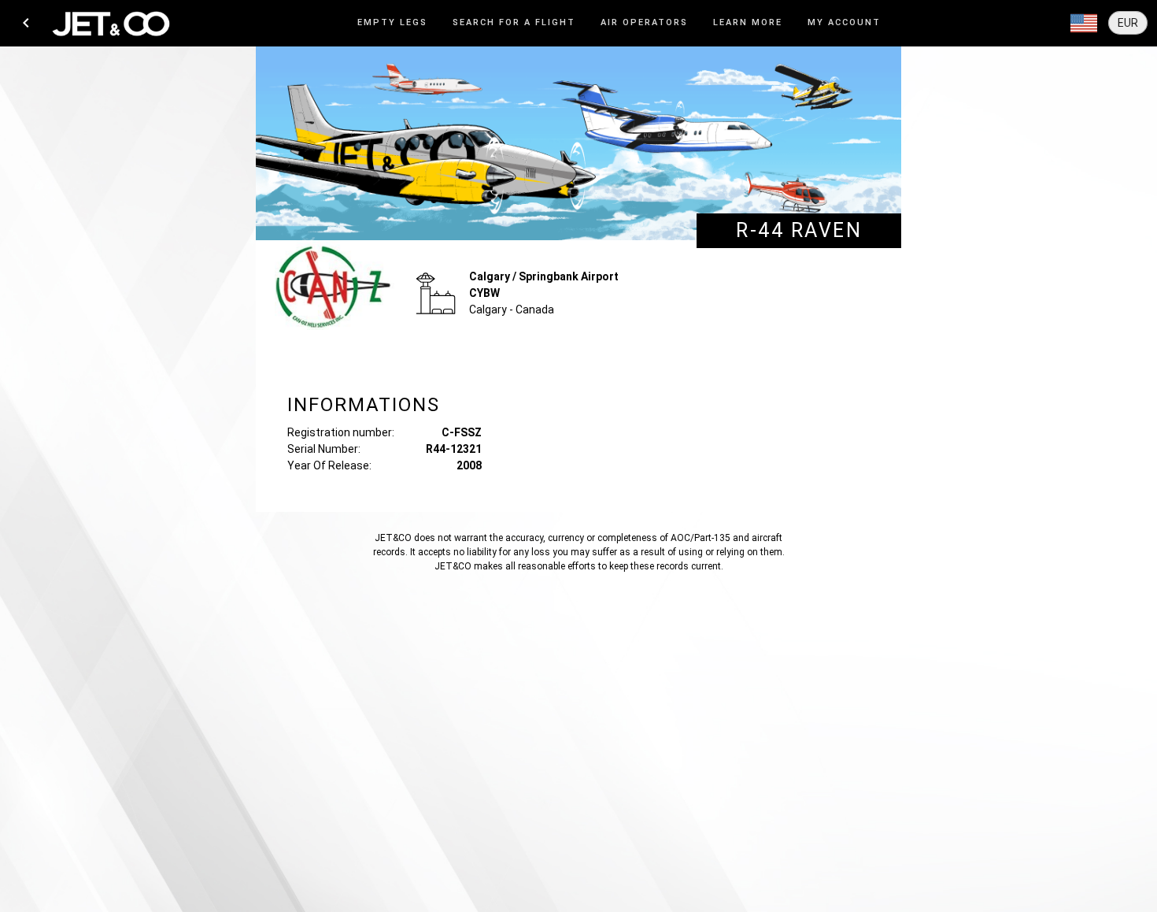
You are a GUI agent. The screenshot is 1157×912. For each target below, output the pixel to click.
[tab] (392, 23)
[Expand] (1084, 24)
